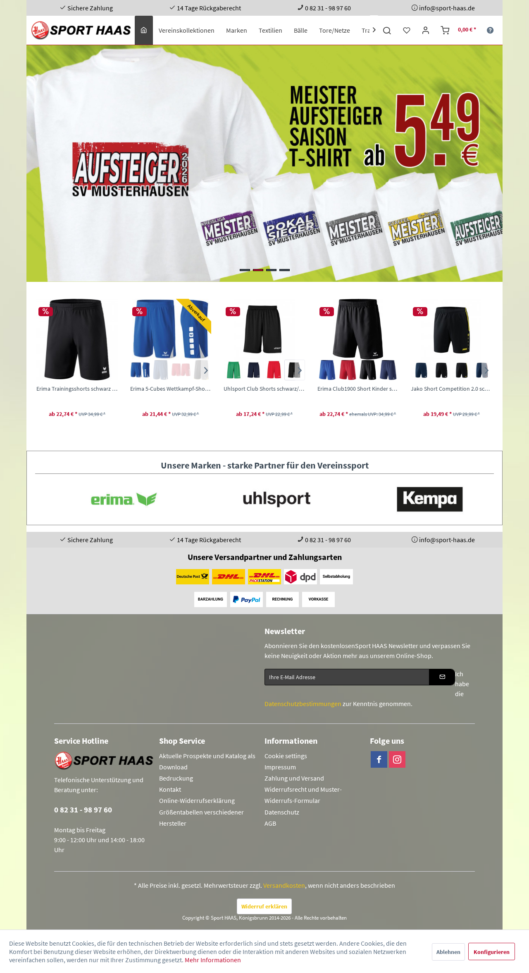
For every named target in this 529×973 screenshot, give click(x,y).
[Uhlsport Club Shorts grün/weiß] (151, 370)
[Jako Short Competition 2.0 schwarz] (358, 370)
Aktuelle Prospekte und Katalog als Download (207, 761)
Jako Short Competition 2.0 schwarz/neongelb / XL (368, 388)
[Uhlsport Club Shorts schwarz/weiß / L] (181, 329)
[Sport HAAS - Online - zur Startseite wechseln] (82, 30)
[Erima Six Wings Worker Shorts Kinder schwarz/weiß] (472, 370)
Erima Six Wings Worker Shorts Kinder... (461, 388)
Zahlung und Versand (294, 778)
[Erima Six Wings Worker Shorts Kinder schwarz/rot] (451, 370)
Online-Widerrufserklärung (197, 800)
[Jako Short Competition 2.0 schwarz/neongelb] (378, 370)
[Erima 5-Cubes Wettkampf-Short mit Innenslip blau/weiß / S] (87, 329)
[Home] (144, 30)
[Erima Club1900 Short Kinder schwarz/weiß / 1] (274, 329)
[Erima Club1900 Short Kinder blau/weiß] (244, 370)
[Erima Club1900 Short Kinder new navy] (305, 370)
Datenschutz (281, 812)
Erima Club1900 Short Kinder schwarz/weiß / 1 (274, 388)
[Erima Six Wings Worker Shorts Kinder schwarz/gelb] (431, 370)
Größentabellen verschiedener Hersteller (201, 817)
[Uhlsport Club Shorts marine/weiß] (171, 370)
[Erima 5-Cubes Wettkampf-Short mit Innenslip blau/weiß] (57, 370)
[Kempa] (417, 499)
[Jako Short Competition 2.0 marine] (338, 370)
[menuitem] (144, 30)
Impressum (280, 767)
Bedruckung (176, 778)
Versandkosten (284, 885)
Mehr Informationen (213, 960)
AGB (270, 823)
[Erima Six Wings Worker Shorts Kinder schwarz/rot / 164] (461, 329)
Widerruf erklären (264, 906)
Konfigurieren (492, 952)
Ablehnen (448, 952)
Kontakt (170, 789)
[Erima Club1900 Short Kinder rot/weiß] (265, 370)
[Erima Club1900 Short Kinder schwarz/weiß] (285, 370)
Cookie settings (285, 756)
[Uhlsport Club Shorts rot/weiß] (191, 370)
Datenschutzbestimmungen (302, 703)
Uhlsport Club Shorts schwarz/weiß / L (181, 388)
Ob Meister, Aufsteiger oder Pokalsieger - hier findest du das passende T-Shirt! (264, 163)
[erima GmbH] (111, 499)
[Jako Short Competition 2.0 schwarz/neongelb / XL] (368, 329)
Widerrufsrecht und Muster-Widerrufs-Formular (303, 795)
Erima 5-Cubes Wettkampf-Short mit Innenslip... (87, 388)
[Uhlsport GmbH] (264, 499)
